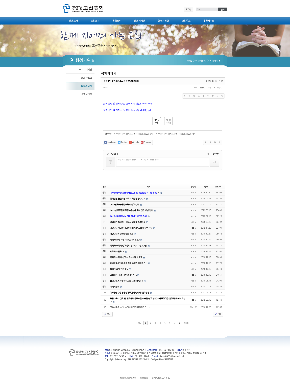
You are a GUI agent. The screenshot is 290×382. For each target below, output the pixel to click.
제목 (148, 187)
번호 (104, 187)
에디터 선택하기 (213, 154)
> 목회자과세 (213, 60)
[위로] (203, 96)
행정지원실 (163, 20)
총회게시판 (139, 20)
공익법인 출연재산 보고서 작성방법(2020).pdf (175, 134)
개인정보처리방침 (128, 378)
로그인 (188, 9)
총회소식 (116, 20)
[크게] (194, 96)
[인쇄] (217, 96)
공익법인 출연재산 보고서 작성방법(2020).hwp (134, 134)
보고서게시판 (85, 69)
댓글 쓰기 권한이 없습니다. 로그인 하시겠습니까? (138, 159)
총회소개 (73, 20)
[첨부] (222, 96)
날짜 (206, 187)
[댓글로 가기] (212, 96)
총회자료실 (86, 77)
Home (189, 60)
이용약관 (144, 378)
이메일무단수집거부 (161, 378)
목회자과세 (86, 86)
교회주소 (186, 20)
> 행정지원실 (199, 60)
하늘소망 (193, 307)
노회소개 (95, 20)
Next (186, 323)
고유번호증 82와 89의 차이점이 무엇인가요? (129, 307)
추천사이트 (208, 20)
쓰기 (219, 314)
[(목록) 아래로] (208, 96)
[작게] (198, 96)
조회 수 (218, 187)
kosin (105, 87)
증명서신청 (86, 94)
